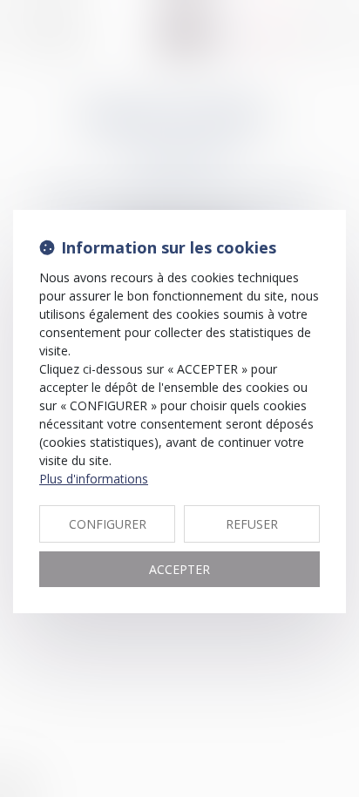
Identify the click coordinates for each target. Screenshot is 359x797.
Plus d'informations (93, 478)
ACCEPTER (179, 569)
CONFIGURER (107, 524)
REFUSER (252, 524)
